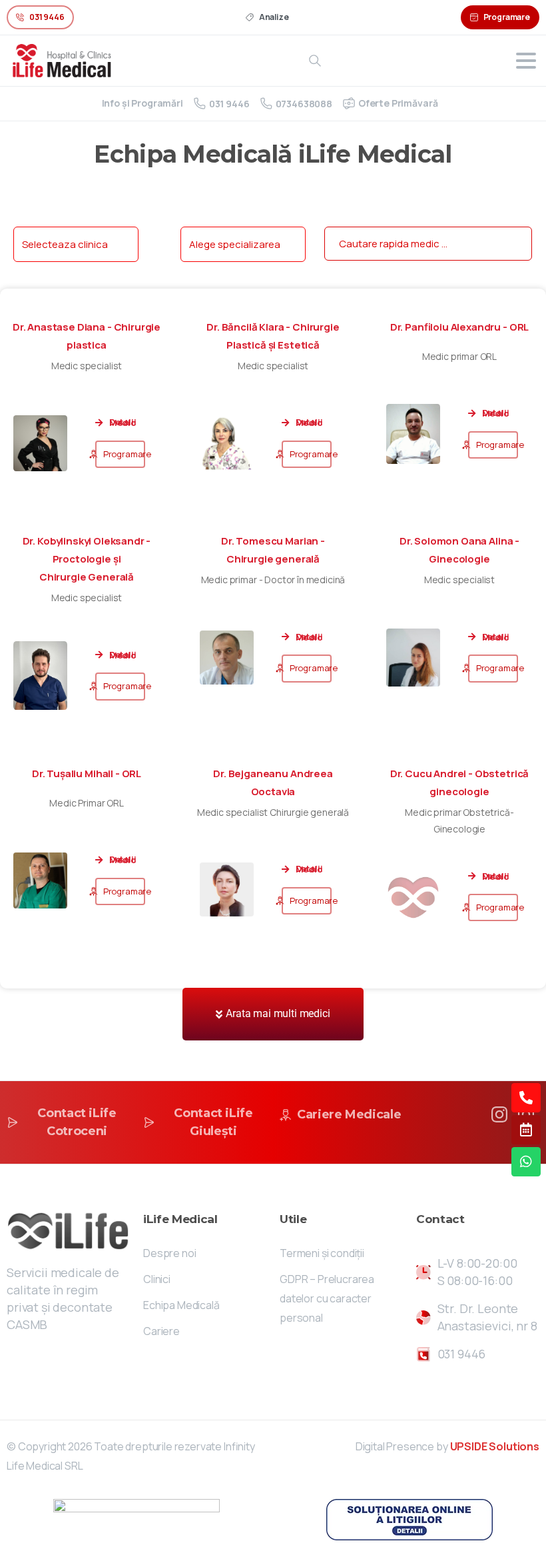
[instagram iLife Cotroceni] (499, 1113)
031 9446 (229, 103)
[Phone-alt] (526, 1097)
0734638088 (304, 103)
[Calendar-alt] (526, 1129)
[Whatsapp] (526, 1161)
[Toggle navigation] (526, 60)
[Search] (315, 61)
